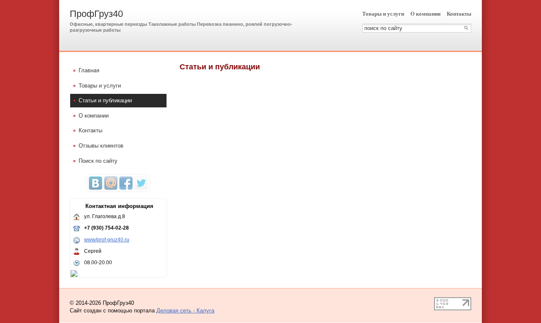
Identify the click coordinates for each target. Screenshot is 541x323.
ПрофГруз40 (96, 13)
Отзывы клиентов (101, 145)
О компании (425, 14)
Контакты (459, 14)
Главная (89, 70)
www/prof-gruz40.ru (106, 240)
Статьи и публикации (105, 100)
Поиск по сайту (98, 161)
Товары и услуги (383, 14)
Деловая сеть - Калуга (185, 310)
